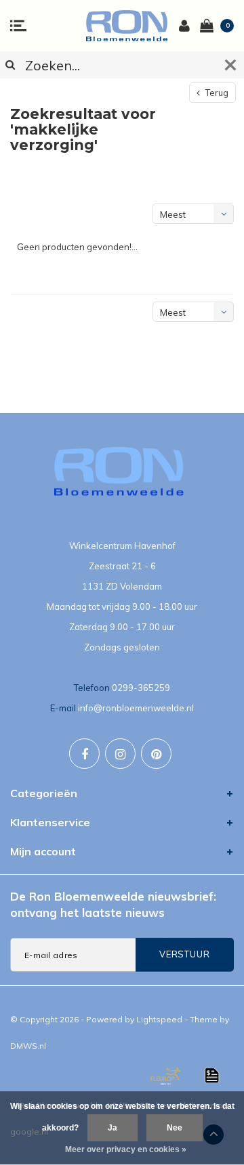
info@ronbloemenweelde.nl (136, 708)
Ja (112, 1128)
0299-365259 (141, 687)
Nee (174, 1128)
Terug (215, 92)
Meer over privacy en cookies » (125, 1149)
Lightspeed (159, 1019)
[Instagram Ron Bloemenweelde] (120, 753)
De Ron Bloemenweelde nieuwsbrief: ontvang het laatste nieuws (113, 904)
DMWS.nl (28, 1046)
